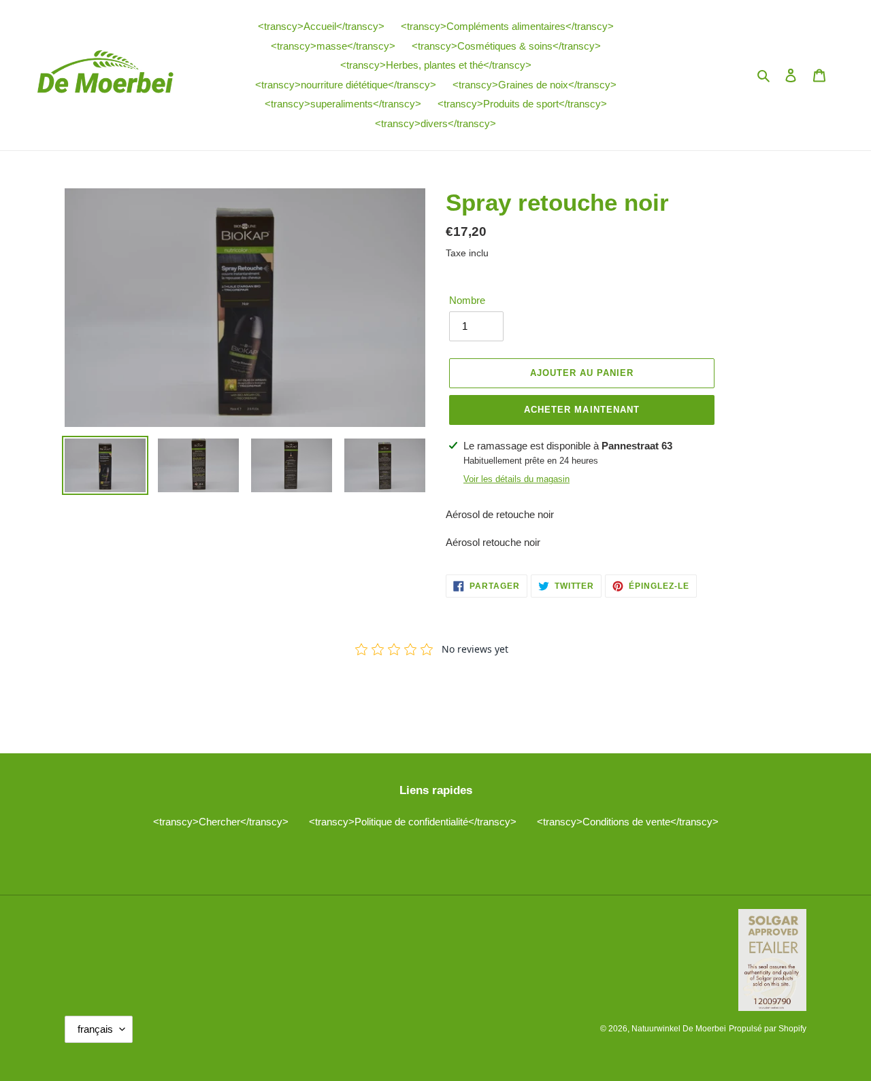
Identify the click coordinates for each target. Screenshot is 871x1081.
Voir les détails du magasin (516, 479)
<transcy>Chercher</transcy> (221, 821)
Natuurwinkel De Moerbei (678, 1028)
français (95, 1029)
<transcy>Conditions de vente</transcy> (628, 821)
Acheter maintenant (582, 410)
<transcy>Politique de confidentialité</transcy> (412, 821)
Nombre (467, 300)
